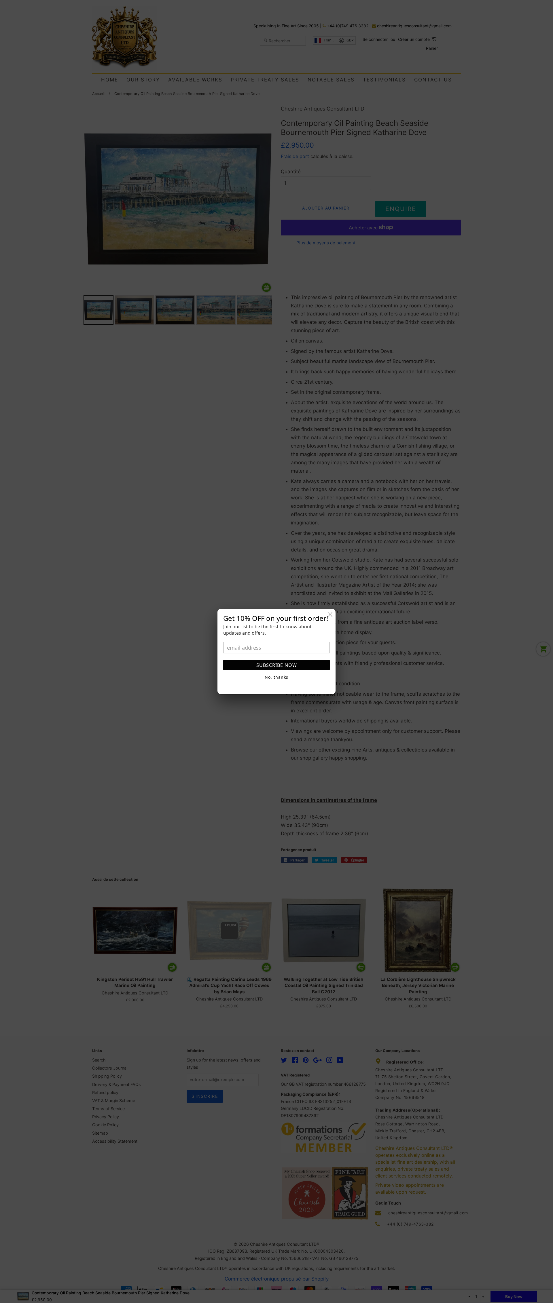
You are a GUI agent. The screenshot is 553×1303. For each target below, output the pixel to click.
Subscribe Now (276, 665)
